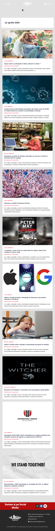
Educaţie (6, 153)
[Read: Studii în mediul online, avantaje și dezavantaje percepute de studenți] (27, 325)
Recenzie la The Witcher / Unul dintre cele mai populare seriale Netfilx (26, 390)
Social (5, 106)
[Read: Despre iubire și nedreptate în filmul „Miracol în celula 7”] (27, 44)
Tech (5, 294)
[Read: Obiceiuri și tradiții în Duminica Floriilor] (27, 183)
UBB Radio (10, 61)
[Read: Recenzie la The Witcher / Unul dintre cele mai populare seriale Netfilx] (27, 370)
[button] (22, 10)
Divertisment (7, 387)
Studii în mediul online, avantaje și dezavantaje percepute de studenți (26, 344)
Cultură (6, 61)
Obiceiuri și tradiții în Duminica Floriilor (17, 203)
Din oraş (6, 481)
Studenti (6, 341)
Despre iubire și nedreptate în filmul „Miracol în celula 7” (22, 63)
